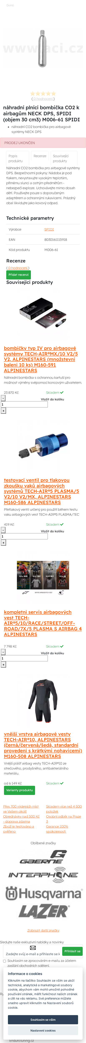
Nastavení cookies (43, 1030)
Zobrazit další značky (43, 930)
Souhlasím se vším (43, 1019)
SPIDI (49, 229)
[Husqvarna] (43, 893)
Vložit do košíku (52, 399)
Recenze (40, 156)
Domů (10, 5)
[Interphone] (43, 875)
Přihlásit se (72, 951)
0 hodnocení (43, 99)
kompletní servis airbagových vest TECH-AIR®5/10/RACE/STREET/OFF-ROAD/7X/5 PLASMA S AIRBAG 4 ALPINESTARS (43, 623)
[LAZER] (43, 911)
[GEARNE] (43, 857)
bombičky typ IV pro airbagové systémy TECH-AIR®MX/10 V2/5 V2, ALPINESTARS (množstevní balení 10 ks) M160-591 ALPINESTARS (41, 359)
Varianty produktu (19, 790)
